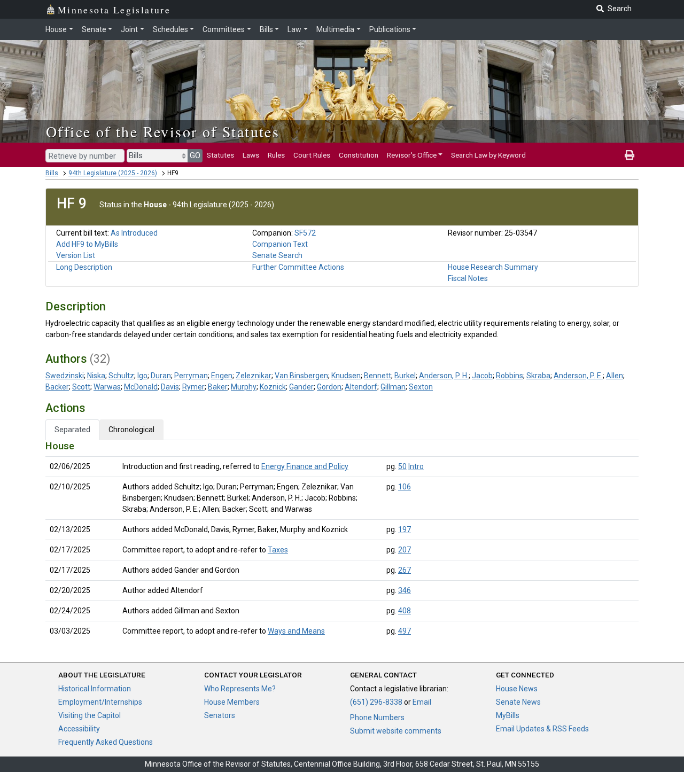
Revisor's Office (412, 155)
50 (402, 466)
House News (517, 688)
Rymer (193, 387)
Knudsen (346, 375)
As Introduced (134, 233)
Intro (416, 466)
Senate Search (277, 255)
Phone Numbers (377, 717)
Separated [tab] (72, 429)
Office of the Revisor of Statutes (162, 131)
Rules (276, 155)
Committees (224, 29)
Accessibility (79, 728)
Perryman (191, 375)
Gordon (329, 387)
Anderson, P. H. (444, 375)
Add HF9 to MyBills (87, 244)
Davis (170, 387)
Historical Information (94, 688)
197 (404, 529)
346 (404, 590)
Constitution (358, 155)
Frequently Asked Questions (105, 742)
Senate (94, 29)
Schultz (121, 375)
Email (422, 702)
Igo (142, 375)
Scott (81, 387)
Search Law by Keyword (488, 155)
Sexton (421, 387)
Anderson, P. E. (578, 375)
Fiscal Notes (468, 278)
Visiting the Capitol (89, 715)
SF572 (305, 233)
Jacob (482, 375)
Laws (251, 155)
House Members (232, 702)
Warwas (107, 387)
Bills (266, 29)
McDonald (141, 387)
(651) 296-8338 (376, 702)
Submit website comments (395, 731)
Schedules (170, 29)
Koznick (273, 387)
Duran (161, 375)
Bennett (377, 375)
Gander (301, 387)
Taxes (278, 549)
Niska (96, 375)
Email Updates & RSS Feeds (542, 728)
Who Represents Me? (240, 688)
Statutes (220, 155)
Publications (389, 29)
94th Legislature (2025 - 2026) (112, 173)
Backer (57, 387)
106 (404, 486)
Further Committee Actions (298, 267)
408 (404, 610)
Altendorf (361, 387)
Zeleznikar (253, 375)
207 (404, 549)
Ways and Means (296, 631)
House (56, 29)
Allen (614, 375)
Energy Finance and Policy (304, 466)
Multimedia (335, 29)
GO (195, 155)
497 (404, 631)
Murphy (243, 387)
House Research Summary (493, 267)
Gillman (393, 387)
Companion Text (280, 244)
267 (404, 570)
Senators (219, 715)
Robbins (509, 375)
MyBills (507, 715)
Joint (129, 29)
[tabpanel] (342, 540)
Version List (75, 255)
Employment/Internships (100, 702)
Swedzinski (64, 375)
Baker (218, 387)
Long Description (84, 267)
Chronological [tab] (131, 429)
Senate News (518, 702)
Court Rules (311, 155)
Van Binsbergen (301, 375)
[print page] (629, 155)
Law (294, 29)
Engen (221, 375)
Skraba (538, 375)
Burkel (405, 375)
